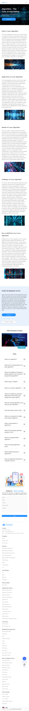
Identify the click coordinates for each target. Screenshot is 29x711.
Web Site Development (7, 548)
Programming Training (7, 701)
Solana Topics (5, 616)
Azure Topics (5, 679)
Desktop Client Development (8, 553)
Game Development (6, 555)
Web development (6, 594)
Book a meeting (18, 491)
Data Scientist (5, 602)
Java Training (5, 694)
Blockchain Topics (6, 667)
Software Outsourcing (7, 592)
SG (3, 572)
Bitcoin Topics (5, 686)
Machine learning (6, 638)
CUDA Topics (5, 669)
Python (3, 643)
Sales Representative (7, 606)
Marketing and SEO (6, 631)
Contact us (8, 19)
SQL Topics (4, 674)
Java (3, 636)
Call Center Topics (6, 655)
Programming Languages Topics (9, 618)
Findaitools (4, 579)
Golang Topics (5, 609)
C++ (3, 567)
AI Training (4, 703)
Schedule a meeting (8, 321)
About (3, 538)
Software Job (5, 599)
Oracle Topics (5, 688)
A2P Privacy (4, 543)
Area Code (4, 584)
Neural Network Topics (7, 662)
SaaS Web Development (7, 550)
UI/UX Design (5, 560)
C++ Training (5, 698)
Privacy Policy (5, 540)
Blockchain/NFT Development (8, 557)
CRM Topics (4, 648)
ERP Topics (4, 645)
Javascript (4, 633)
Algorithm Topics (5, 665)
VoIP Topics (4, 650)
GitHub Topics (5, 613)
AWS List (4, 681)
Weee (3, 574)
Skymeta (4, 577)
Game (3, 562)
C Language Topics (6, 611)
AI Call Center (5, 623)
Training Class (5, 564)
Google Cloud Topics (6, 677)
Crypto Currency (5, 660)
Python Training (5, 696)
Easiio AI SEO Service (7, 590)
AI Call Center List (6, 626)
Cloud (3, 640)
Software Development (7, 597)
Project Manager (6, 604)
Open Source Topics (6, 652)
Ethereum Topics (6, 684)
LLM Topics (4, 672)
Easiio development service (9, 318)
